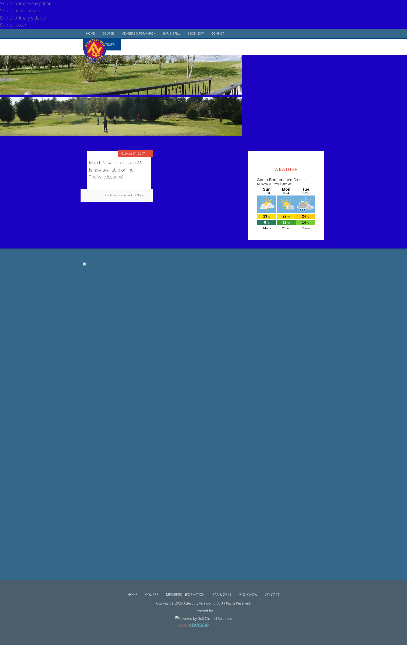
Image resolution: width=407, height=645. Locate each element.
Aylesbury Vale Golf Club (99, 55)
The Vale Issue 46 (106, 177)
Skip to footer (13, 25)
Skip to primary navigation (26, 3)
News (141, 195)
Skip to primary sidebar (23, 18)
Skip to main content (20, 11)
